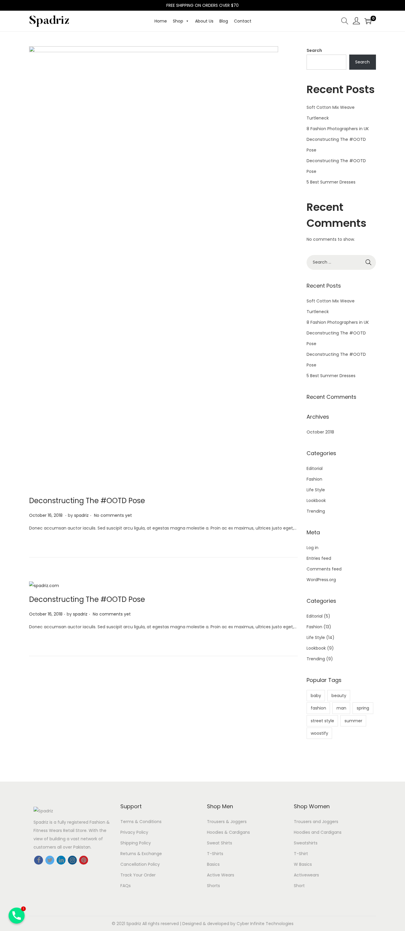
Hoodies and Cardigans (318, 832)
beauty (338, 696)
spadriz (81, 515)
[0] (367, 21)
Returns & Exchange (141, 854)
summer (353, 721)
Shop (178, 21)
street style (322, 721)
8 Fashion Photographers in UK (338, 129)
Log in (312, 548)
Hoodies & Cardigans (228, 832)
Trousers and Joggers (316, 822)
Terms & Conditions (141, 822)
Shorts (213, 886)
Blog (223, 21)
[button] (186, 21)
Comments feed (324, 569)
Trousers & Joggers (227, 822)
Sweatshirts (306, 843)
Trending (316, 511)
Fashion (314, 479)
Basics (213, 864)
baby (316, 696)
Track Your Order (138, 875)
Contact (242, 21)
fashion (318, 708)
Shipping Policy (135, 843)
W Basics (303, 864)
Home (160, 21)
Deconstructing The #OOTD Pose (87, 501)
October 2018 (320, 432)
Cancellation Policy (140, 864)
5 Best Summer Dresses (331, 182)
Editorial (315, 468)
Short (299, 886)
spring (363, 708)
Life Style (316, 490)
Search (314, 50)
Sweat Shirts (219, 843)
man (341, 708)
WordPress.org (321, 580)
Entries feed (319, 558)
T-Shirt (301, 854)
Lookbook (316, 500)
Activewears (306, 875)
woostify (319, 733)
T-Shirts (215, 854)
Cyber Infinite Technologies (265, 924)
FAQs (125, 886)
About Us (204, 21)
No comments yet (113, 515)
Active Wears (220, 875)
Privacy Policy (134, 832)
